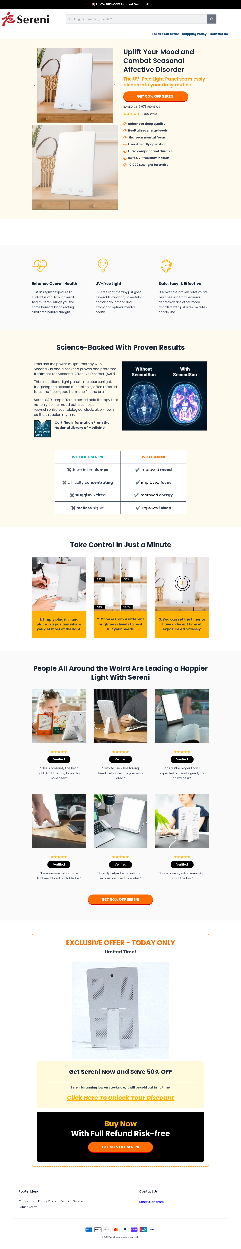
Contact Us (26, 1201)
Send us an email (151, 1202)
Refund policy (28, 1207)
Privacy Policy (47, 1201)
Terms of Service (71, 1201)
